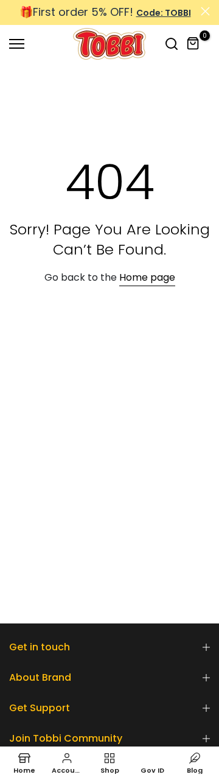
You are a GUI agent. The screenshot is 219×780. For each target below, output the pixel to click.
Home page (147, 277)
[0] (193, 44)
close (205, 11)
